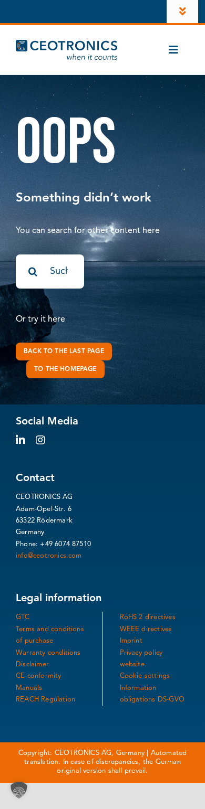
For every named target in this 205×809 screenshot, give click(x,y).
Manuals (29, 688)
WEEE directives (146, 629)
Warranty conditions (48, 653)
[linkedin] (20, 440)
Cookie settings (145, 676)
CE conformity (39, 676)
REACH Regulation (45, 699)
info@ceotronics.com (49, 555)
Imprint (131, 640)
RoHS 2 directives (148, 617)
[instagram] (40, 440)
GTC (23, 617)
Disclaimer (32, 664)
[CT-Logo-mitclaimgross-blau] (66, 44)
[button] (19, 790)
